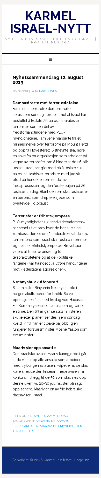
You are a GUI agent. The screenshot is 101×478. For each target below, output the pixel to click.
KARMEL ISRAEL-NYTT (50, 22)
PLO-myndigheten (67, 426)
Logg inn (81, 460)
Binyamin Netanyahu (52, 421)
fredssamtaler (25, 426)
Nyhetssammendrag (51, 416)
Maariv (46, 426)
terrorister (23, 431)
